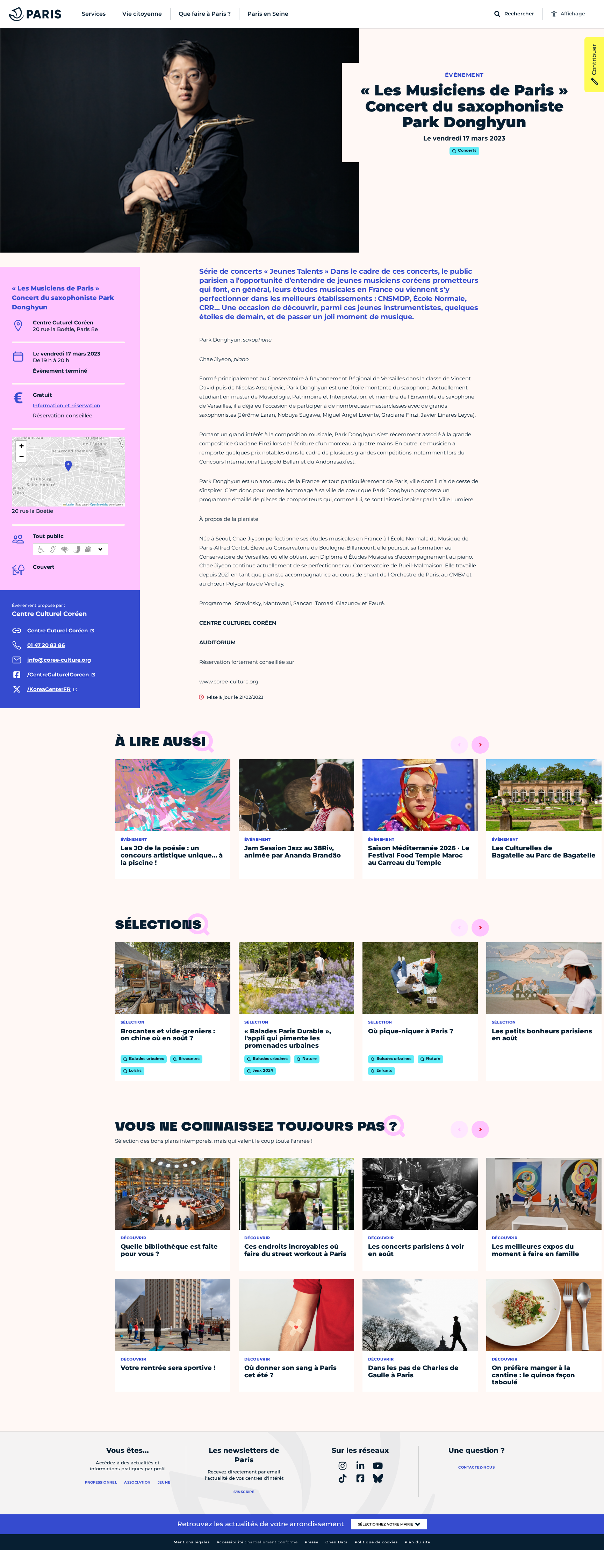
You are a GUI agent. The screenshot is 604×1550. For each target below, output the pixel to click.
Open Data (336, 1542)
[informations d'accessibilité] (70, 549)
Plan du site (417, 1542)
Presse (311, 1542)
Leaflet (70, 504)
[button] (68, 466)
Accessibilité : (257, 1542)
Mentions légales (192, 1542)
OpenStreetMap (99, 504)
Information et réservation (66, 405)
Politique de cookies (376, 1542)
